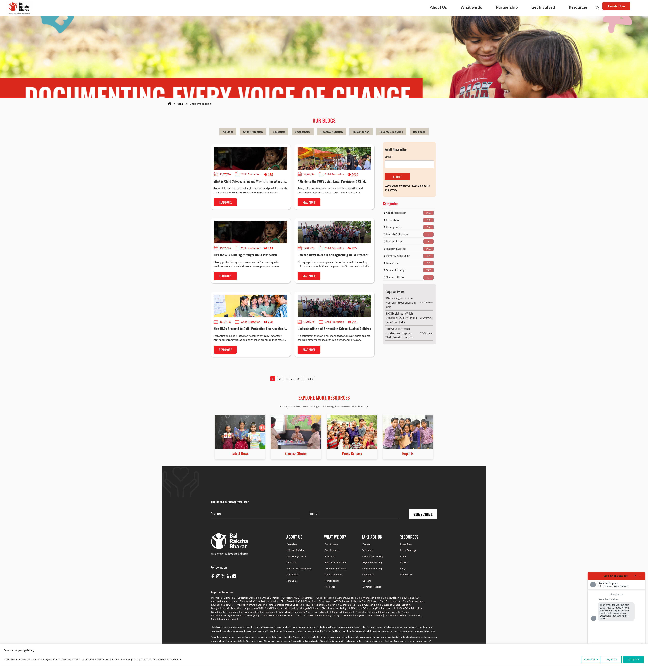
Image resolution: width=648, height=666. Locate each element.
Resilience (419, 131)
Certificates (293, 574)
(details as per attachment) (383, 641)
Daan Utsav (324, 601)
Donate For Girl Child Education (372, 611)
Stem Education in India (223, 618)
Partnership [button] (507, 7)
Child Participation (390, 601)
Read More (225, 202)
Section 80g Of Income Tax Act (294, 611)
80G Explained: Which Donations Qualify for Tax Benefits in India (401, 318)
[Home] (169, 103)
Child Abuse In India (368, 604)
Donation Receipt (371, 586)
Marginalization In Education (226, 608)
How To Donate (321, 611)
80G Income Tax (346, 604)
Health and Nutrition (336, 562)
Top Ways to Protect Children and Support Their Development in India (398, 333)
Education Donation (248, 597)
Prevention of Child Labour (250, 604)
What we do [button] (471, 7)
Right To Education (342, 611)
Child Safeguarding (372, 568)
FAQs (403, 568)
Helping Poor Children (365, 601)
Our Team (292, 562)
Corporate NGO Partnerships (297, 597)
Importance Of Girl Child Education (263, 608)
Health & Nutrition (332, 131)
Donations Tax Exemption (224, 611)
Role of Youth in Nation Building (314, 615)
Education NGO (410, 597)
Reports (404, 562)
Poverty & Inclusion (391, 131)
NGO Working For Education (376, 608)
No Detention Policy (395, 615)
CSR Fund (414, 615)
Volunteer (367, 550)
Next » (309, 378)
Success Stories (395, 277)
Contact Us (368, 574)
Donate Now (616, 6)
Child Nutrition (391, 597)
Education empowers (222, 604)
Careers (366, 580)
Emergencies (302, 131)
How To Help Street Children (320, 604)
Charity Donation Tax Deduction (258, 611)
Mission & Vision (296, 550)
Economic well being (335, 568)
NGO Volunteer (341, 601)
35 (298, 378)
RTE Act (353, 608)
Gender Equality (345, 597)
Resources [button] (578, 7)
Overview (292, 544)
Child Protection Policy (334, 608)
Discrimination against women (227, 615)
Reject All (612, 659)
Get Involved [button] (543, 7)
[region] (324, 655)
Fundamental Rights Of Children (285, 604)
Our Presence (332, 550)
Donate (366, 544)
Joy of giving (252, 615)
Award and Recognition (299, 568)
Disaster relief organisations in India (259, 601)
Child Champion (306, 601)
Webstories (406, 574)
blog (180, 103)
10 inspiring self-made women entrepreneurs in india (400, 302)
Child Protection (253, 131)
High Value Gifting (372, 562)
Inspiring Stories (396, 248)
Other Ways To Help (372, 556)
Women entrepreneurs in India (278, 615)
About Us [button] (438, 7)
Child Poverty (288, 601)
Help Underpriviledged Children (302, 608)
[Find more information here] (616, 618)
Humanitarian (361, 131)
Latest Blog (406, 544)
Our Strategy (331, 544)
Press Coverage (408, 550)
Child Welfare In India (368, 597)
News (403, 556)
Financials (292, 580)
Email (389, 156)
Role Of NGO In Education (408, 608)
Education (279, 131)
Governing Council (297, 556)
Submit (397, 177)
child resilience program (224, 601)
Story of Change (396, 270)
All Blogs (228, 131)
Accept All (633, 659)
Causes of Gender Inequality (396, 604)
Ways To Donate (400, 611)
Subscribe (423, 514)
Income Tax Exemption (223, 597)
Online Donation (270, 597)
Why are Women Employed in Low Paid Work (358, 615)
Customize (589, 659)
